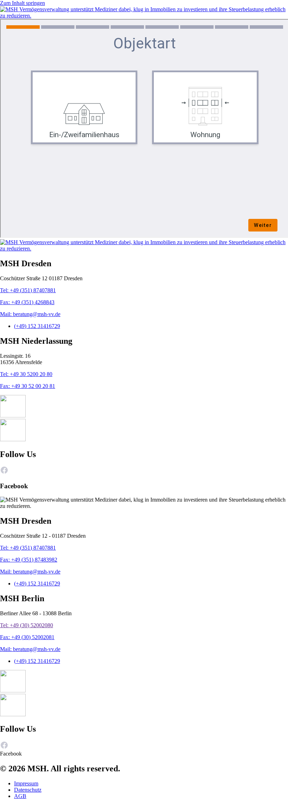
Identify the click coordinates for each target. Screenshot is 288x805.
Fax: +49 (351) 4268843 (27, 302)
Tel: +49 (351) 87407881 (28, 290)
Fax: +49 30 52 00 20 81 (27, 386)
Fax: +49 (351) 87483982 (28, 560)
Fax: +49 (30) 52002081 (27, 637)
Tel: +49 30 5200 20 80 (26, 374)
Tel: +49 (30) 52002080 (26, 625)
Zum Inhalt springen (22, 3)
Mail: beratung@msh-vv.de (30, 314)
